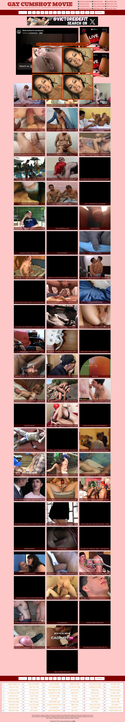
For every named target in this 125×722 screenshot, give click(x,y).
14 (87, 12)
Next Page (99, 12)
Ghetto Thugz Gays (52, 710)
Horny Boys (71, 693)
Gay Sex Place (112, 684)
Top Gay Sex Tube (112, 696)
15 (92, 12)
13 (82, 12)
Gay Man (91, 710)
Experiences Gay (92, 699)
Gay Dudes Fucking (92, 684)
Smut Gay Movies (112, 6)
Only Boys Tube (51, 696)
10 (68, 12)
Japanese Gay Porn (92, 687)
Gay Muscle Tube (71, 687)
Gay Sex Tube (112, 687)
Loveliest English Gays (52, 705)
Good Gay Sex (91, 693)
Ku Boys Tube (112, 693)
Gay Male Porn (31, 693)
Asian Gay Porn (84, 3)
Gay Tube (50, 699)
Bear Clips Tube (92, 705)
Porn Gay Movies (112, 690)
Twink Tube (70, 705)
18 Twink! (70, 699)
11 (72, 12)
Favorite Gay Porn (51, 693)
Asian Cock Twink (99, 3)
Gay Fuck (70, 696)
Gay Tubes (30, 708)
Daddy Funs (30, 699)
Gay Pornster (51, 708)
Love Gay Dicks (84, 6)
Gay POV (70, 708)
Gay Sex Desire (51, 684)
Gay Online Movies (51, 687)
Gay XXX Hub (71, 690)
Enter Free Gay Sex (52, 690)
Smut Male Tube (112, 1)
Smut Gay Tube (111, 8)
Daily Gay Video (31, 705)
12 (77, 12)
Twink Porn (91, 690)
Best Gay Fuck (98, 1)
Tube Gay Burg (31, 702)
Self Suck (70, 710)
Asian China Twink (99, 6)
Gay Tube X (91, 702)
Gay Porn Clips (31, 690)
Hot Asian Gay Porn (85, 8)
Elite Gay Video (92, 708)
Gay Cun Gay (30, 710)
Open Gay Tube (71, 684)
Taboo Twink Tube (51, 702)
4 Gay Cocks (91, 696)
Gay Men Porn (71, 702)
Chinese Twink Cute (85, 1)
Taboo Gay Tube (112, 3)
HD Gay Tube (30, 696)
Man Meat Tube (98, 8)
